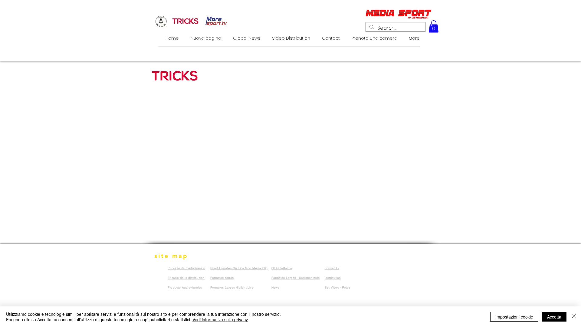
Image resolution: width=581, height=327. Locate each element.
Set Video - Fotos (337, 287)
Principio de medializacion (186, 268)
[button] (433, 26)
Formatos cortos (222, 278)
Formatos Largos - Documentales (295, 278)
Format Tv (332, 268)
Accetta (554, 317)
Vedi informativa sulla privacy (220, 319)
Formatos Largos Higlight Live (232, 287)
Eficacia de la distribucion (186, 278)
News (275, 287)
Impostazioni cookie (514, 317)
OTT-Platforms (281, 268)
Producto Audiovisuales (185, 287)
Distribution (333, 278)
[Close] (573, 316)
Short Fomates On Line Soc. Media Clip (239, 268)
